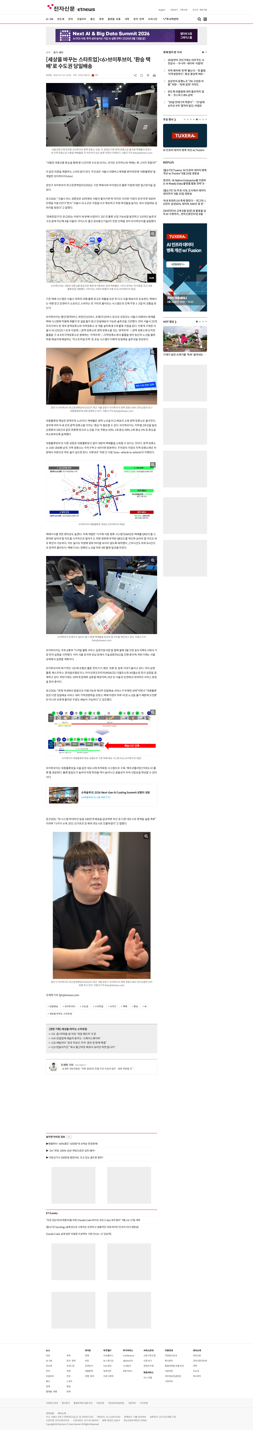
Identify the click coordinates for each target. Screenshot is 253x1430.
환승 (136, 1006)
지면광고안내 (171, 1355)
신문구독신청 (149, 1355)
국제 (68, 1371)
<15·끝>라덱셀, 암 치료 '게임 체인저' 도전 (73, 1034)
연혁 (195, 1365)
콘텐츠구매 (148, 1365)
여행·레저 (89, 1376)
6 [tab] (200, 119)
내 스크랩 (147, 1377)
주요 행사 (169, 119)
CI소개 (196, 1371)
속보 (48, 1355)
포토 (87, 1360)
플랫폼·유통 (114, 19)
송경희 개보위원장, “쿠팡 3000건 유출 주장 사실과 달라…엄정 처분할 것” (97, 1068)
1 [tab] (203, 52)
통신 (92, 19)
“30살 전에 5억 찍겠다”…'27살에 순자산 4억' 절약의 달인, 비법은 (186, 104)
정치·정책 (138, 19)
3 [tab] (191, 119)
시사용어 (127, 1365)
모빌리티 (81, 19)
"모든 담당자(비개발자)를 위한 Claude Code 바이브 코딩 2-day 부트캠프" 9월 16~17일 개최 (93, 1220)
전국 (68, 1376)
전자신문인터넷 (200, 1360)
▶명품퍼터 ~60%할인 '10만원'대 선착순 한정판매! (72, 1143)
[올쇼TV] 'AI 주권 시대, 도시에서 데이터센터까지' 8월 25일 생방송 (184, 192)
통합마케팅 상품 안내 (174, 1365)
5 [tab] (197, 119)
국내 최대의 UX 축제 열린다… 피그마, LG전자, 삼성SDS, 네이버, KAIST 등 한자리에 (184, 204)
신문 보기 (147, 1360)
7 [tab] (203, 119)
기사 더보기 (80, 1065)
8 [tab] (206, 119)
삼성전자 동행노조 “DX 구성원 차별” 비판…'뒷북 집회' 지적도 (186, 83)
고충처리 (169, 1381)
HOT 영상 (170, 321)
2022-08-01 (88, 75)
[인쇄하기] (154, 75)
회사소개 (62, 1413)
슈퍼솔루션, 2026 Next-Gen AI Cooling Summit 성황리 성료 (115, 792)
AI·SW (49, 19)
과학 (127, 19)
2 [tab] (206, 52)
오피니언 (152, 19)
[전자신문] (71, 7)
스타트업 (99, 1006)
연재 (68, 1391)
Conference (128, 1355)
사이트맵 (144, 1403)
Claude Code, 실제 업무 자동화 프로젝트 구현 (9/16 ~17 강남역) (78, 1234)
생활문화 (89, 1371)
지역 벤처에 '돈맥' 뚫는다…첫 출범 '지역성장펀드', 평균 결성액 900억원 (187, 72)
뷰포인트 (107, 1371)
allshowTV (128, 1360)
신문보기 (174, 10)
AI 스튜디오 (108, 1360)
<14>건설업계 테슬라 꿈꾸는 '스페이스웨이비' (76, 1038)
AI (146, 1006)
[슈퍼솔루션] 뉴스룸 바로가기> (96, 797)
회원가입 (203, 10)
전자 (70, 19)
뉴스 (48, 1350)
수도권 (85, 1006)
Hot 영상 (107, 1365)
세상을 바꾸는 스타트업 (60, 1013)
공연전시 (89, 1365)
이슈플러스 (108, 1355)
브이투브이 (70, 1006)
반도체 (60, 19)
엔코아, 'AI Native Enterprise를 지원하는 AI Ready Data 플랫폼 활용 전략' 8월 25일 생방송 (185, 184)
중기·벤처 (58, 52)
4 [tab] (194, 119)
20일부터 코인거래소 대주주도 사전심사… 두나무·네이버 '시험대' (186, 61)
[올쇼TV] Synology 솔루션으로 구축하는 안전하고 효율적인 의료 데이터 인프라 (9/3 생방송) (92, 1227)
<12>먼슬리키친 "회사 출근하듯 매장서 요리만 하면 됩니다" (83, 1047)
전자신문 (197, 1355)
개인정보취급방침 (173, 1376)
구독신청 (183, 10)
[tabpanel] (185, 83)
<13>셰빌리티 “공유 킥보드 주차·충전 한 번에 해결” (79, 1042)
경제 (101, 19)
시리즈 (113, 1006)
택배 (125, 1006)
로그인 (195, 10)
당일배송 (53, 1006)
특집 (68, 1386)
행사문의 (169, 1360)
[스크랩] (141, 75)
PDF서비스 (128, 1371)
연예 (87, 1355)
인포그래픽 (108, 1376)
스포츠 (69, 1381)
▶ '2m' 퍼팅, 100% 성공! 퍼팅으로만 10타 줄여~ (71, 1150)
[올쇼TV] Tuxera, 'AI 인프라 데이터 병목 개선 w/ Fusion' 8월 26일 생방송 (185, 172)
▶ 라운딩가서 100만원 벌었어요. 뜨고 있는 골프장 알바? (74, 1157)
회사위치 (197, 1376)
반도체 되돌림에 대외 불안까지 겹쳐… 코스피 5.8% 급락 (186, 93)
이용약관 (169, 1371)
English (162, 10)
